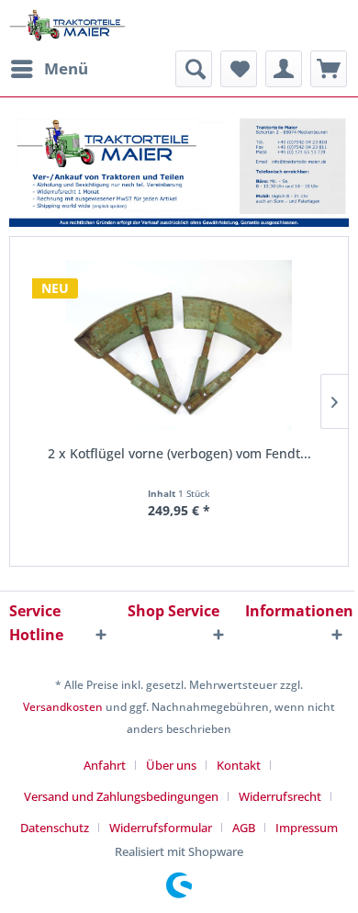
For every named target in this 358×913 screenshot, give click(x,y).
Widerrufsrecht (280, 796)
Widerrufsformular (160, 827)
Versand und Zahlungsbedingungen (121, 796)
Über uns (171, 765)
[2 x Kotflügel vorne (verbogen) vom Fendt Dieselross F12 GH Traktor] (179, 345)
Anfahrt (105, 765)
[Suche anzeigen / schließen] (193, 69)
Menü (66, 68)
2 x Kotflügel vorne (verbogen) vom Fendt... (179, 453)
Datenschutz (54, 827)
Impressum (306, 827)
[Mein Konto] (283, 69)
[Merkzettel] (238, 69)
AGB (243, 827)
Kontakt (239, 765)
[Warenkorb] (328, 69)
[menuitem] (48, 69)
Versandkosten (63, 707)
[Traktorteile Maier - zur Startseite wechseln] (67, 25)
